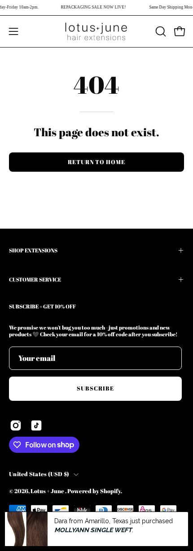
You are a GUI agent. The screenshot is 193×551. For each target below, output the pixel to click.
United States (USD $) (39, 474)
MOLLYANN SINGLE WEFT (93, 530)
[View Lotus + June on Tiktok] (36, 425)
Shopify (110, 491)
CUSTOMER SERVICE (35, 279)
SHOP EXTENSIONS (33, 250)
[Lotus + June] (96, 31)
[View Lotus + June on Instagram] (15, 425)
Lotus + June (48, 491)
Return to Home (96, 162)
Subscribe (95, 388)
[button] (160, 31)
